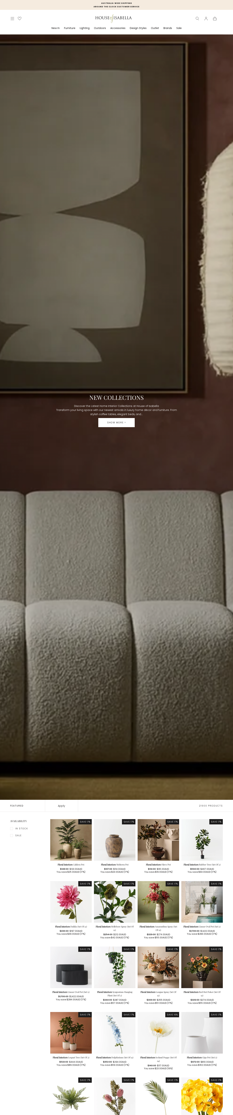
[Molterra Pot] (114, 840)
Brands (167, 28)
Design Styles (138, 28)
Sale (179, 28)
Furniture (69, 28)
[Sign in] (206, 18)
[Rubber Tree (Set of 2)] (202, 840)
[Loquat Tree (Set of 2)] (71, 1033)
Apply (61, 806)
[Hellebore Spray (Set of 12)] (114, 902)
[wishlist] (19, 18)
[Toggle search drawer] (197, 18)
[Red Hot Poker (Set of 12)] (202, 967)
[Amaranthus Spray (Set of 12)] (158, 902)
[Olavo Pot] (158, 840)
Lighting (85, 28)
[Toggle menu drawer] (12, 18)
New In (56, 28)
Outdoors (100, 28)
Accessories (117, 28)
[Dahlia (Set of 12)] (71, 902)
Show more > (116, 422)
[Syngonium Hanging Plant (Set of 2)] (114, 967)
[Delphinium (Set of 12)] (114, 1033)
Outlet (155, 28)
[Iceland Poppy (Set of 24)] (158, 1033)
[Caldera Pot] (71, 840)
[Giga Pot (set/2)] (202, 1033)
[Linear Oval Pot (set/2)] (202, 902)
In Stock (21, 828)
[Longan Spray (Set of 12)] (158, 967)
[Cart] (215, 18)
